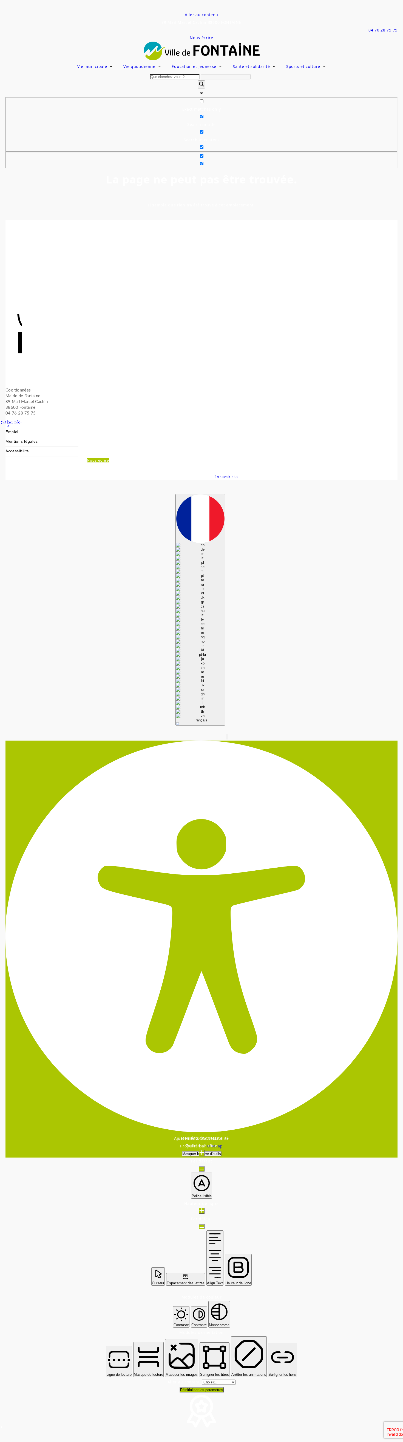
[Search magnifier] (201, 84)
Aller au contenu (201, 14)
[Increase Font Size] (202, 1153)
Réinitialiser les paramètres (201, 1390)
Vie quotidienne (139, 66)
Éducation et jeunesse (194, 66)
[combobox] (200, 610)
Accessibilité (17, 451)
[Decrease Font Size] (202, 1169)
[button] (227, 736)
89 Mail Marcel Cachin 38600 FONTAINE (201, 22)
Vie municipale (92, 66)
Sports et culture (303, 66)
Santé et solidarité (251, 66)
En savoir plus (227, 476)
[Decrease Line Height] (202, 1226)
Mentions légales (21, 441)
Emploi (11, 431)
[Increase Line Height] (202, 1211)
